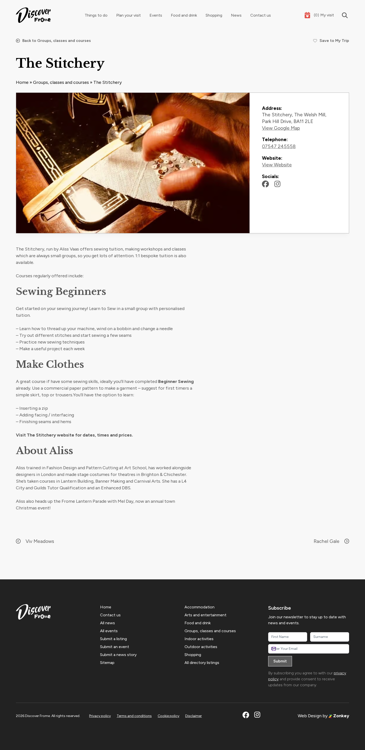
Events (155, 15)
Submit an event (114, 646)
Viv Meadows (40, 541)
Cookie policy (168, 716)
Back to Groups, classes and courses (56, 40)
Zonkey (340, 716)
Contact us (260, 15)
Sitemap (107, 662)
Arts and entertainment (205, 615)
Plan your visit (128, 15)
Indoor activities (199, 638)
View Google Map (281, 128)
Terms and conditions (134, 716)
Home (22, 82)
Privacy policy (100, 716)
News (236, 15)
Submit (280, 661)
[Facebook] (265, 184)
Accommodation (199, 607)
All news (107, 623)
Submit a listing (113, 638)
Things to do (96, 15)
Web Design (310, 716)
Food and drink (184, 15)
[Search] (341, 15)
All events (109, 630)
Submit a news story (118, 654)
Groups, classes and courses (61, 82)
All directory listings (201, 662)
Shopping (214, 15)
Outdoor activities (200, 646)
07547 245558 (279, 146)
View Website (277, 165)
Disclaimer (193, 716)
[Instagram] (277, 184)
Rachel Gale (326, 541)
